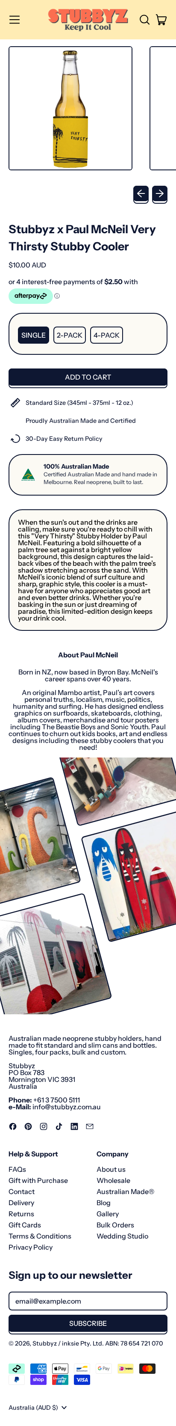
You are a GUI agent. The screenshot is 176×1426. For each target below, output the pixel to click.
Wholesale (113, 1180)
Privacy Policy (31, 1247)
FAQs (17, 1169)
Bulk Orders (115, 1225)
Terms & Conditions (40, 1236)
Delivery (21, 1202)
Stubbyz (44, 1343)
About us (111, 1169)
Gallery (108, 1213)
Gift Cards (25, 1225)
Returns (21, 1213)
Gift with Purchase (38, 1180)
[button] (144, 20)
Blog (104, 1202)
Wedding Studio (122, 1236)
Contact (22, 1191)
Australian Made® (125, 1191)
